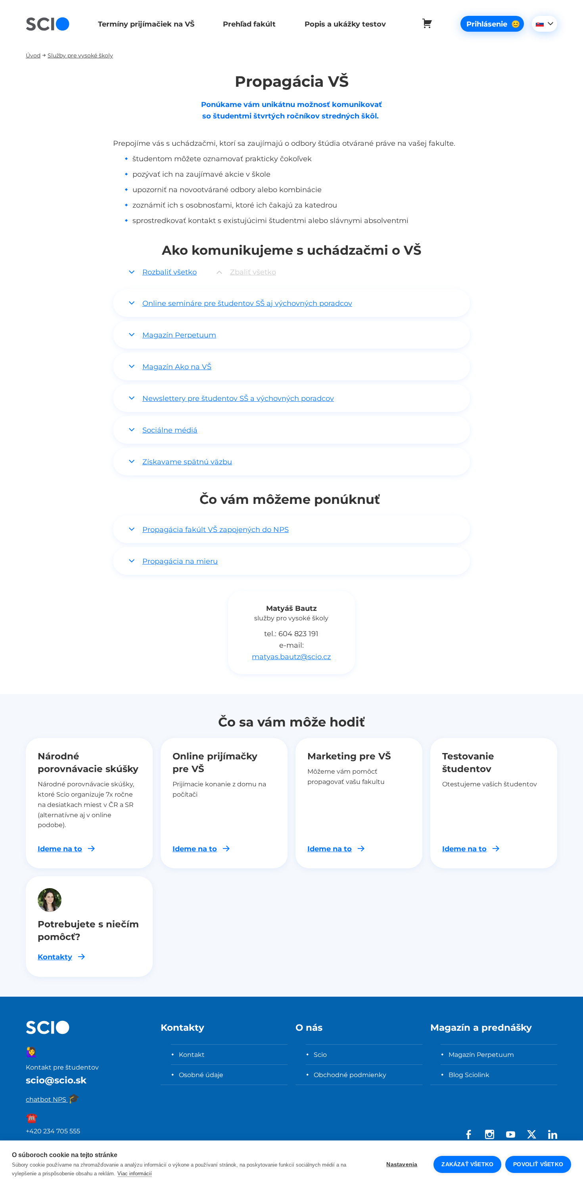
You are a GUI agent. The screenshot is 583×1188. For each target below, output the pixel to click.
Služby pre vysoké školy (80, 55)
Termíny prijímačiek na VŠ (146, 24)
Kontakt (192, 1054)
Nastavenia (401, 1164)
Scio (320, 1054)
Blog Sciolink (469, 1074)
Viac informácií (134, 1174)
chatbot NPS (53, 1099)
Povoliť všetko (538, 1164)
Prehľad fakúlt (249, 24)
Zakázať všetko (467, 1164)
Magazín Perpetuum (481, 1054)
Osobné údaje (201, 1074)
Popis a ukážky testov (345, 24)
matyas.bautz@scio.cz (291, 656)
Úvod (33, 55)
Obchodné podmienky (350, 1074)
